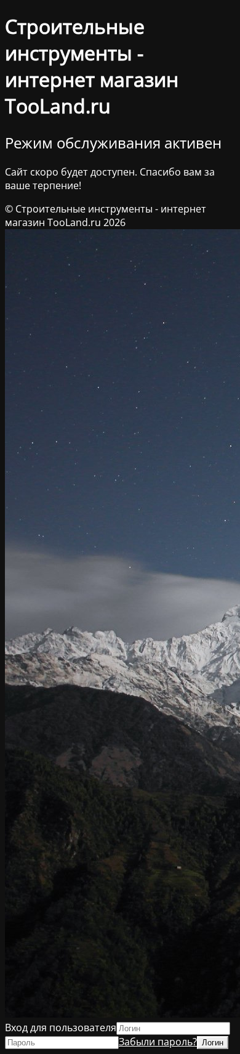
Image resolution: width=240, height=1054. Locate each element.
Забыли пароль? (158, 1041)
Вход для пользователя (60, 1027)
